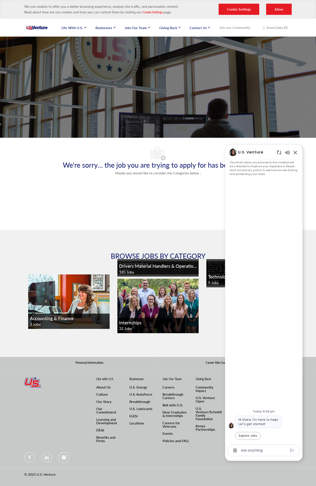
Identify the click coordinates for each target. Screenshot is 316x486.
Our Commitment (106, 410)
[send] (292, 450)
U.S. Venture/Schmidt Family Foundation (209, 413)
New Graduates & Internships (175, 414)
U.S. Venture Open (205, 399)
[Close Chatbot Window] (295, 152)
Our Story (103, 401)
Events (168, 433)
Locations (136, 423)
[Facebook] (29, 457)
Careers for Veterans (171, 424)
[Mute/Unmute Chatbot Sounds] (287, 152)
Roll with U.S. (173, 405)
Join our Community (234, 27)
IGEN (133, 416)
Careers (169, 387)
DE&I (100, 430)
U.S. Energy (138, 387)
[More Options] (235, 450)
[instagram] (64, 457)
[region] (263, 301)
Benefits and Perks (105, 439)
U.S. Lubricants (140, 409)
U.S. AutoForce (140, 394)
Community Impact (204, 389)
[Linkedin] (46, 457)
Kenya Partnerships (205, 427)
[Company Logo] (37, 27)
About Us (103, 387)
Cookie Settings (153, 12)
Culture (102, 394)
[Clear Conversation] (279, 152)
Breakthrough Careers (173, 396)
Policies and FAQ (176, 441)
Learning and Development (106, 421)
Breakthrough (139, 401)
